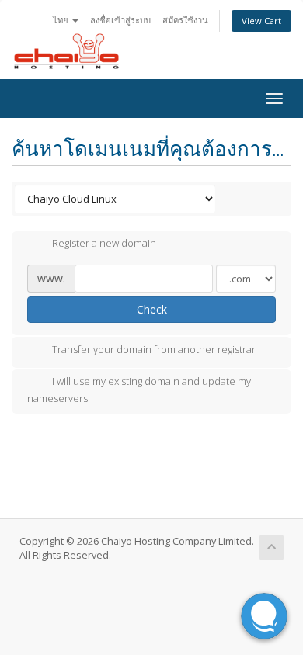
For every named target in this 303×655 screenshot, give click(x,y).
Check (152, 309)
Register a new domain (104, 244)
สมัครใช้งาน (185, 20)
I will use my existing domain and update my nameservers (139, 389)
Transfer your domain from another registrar (154, 349)
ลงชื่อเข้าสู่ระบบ (120, 20)
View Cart (261, 20)
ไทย (62, 20)
